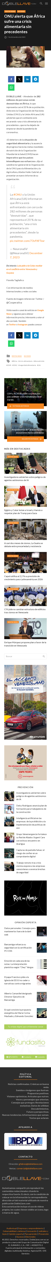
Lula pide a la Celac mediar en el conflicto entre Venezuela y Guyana (24, 269)
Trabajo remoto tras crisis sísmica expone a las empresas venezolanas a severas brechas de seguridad (30, 867)
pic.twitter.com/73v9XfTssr (27, 240)
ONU (15, 365)
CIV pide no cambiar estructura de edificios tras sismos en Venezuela (25, 611)
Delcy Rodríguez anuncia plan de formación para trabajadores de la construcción (31, 808)
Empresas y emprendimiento (30, 1228)
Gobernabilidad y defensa (14, 1231)
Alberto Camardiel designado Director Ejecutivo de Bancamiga (18, 996)
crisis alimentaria (25, 361)
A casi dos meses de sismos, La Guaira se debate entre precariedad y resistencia (23, 545)
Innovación (32, 1231)
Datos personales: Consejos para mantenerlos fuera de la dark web (19, 931)
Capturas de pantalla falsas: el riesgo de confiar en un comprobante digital (30, 853)
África (15, 361)
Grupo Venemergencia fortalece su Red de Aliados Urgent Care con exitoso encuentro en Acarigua (31, 839)
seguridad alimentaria (27, 365)
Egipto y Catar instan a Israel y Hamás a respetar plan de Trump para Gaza (23, 511)
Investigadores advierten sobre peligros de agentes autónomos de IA (25, 478)
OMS (9, 365)
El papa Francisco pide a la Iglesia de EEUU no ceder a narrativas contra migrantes (17, 980)
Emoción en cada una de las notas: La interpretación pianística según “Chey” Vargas (18, 964)
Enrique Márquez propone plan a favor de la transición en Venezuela (25, 644)
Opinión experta (16, 1234)
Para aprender (31, 1234)
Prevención (44, 1234)
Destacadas (10, 11)
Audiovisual (12, 1228)
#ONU (17, 194)
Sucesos (21, 11)
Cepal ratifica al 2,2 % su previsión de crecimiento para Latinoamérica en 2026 (23, 578)
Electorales (31, 1237)
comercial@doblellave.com (29, 1168)
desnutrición (39, 361)
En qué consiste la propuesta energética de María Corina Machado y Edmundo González (18, 1012)
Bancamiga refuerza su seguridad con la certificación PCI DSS (18, 947)
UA (39, 365)
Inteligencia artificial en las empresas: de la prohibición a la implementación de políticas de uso (31, 823)
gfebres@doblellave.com (30, 1164)
